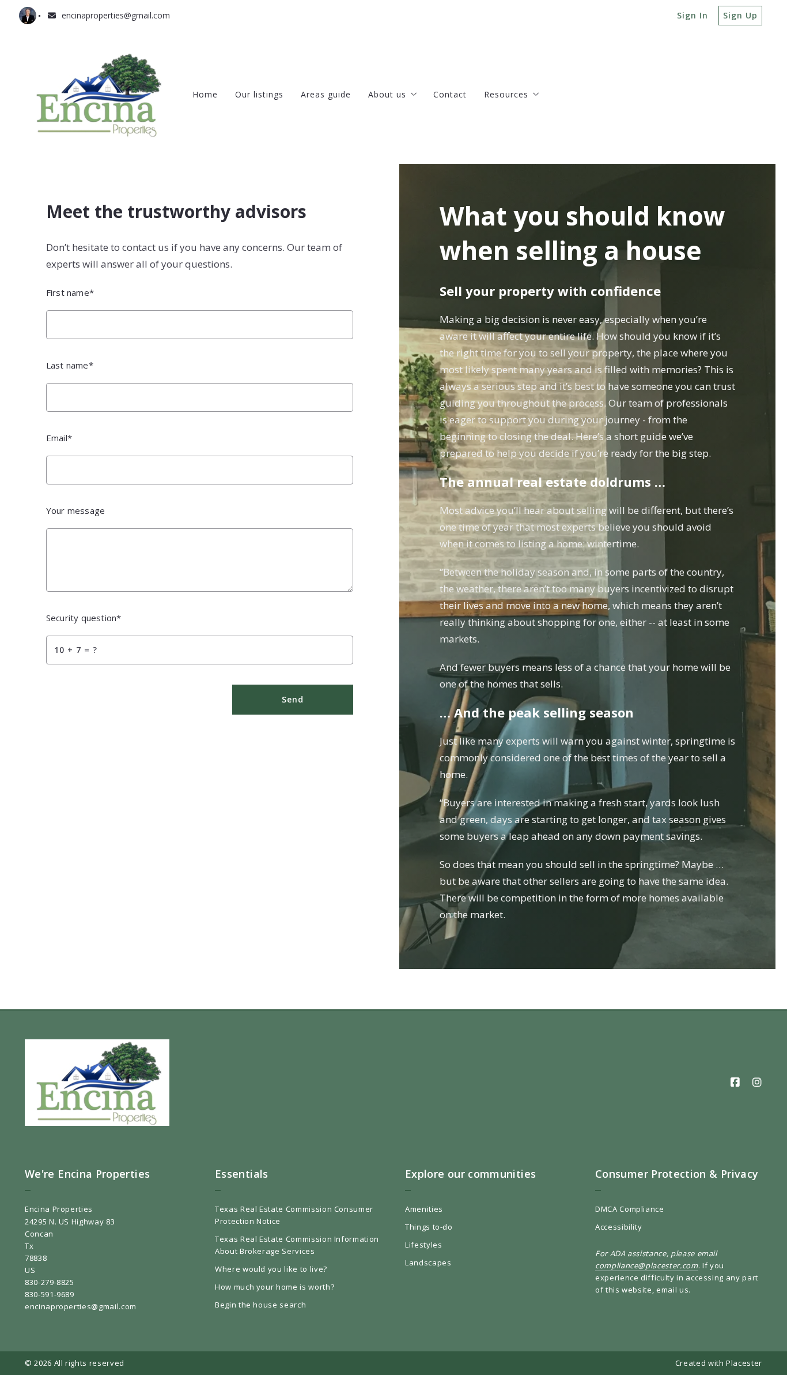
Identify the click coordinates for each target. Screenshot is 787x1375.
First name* (70, 292)
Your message (75, 510)
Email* (59, 438)
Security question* (83, 617)
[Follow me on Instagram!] (757, 1082)
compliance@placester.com (646, 1265)
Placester (744, 1363)
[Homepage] (97, 94)
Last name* (69, 365)
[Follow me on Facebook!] (735, 1082)
